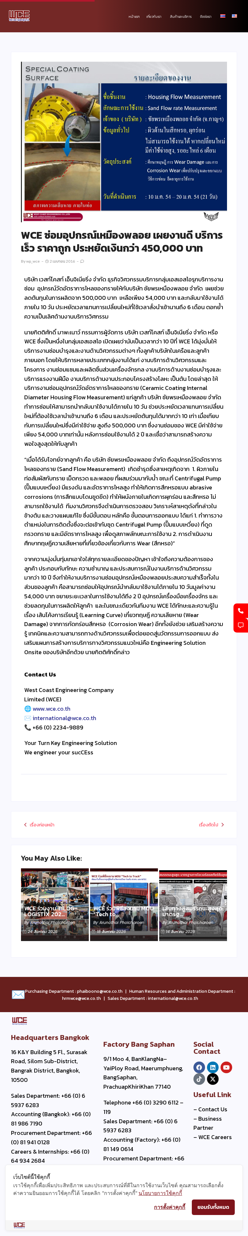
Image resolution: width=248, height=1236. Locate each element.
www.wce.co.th (51, 708)
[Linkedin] (213, 1067)
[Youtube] (226, 1067)
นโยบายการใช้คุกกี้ (160, 1193)
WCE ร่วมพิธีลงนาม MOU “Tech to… (123, 911)
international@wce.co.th (64, 718)
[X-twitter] (213, 1079)
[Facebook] (199, 1067)
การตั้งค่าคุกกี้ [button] (169, 1207)
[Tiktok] (199, 1079)
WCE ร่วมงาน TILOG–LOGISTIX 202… (51, 911)
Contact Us (212, 1109)
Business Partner (207, 1123)
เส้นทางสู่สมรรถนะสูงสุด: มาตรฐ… (193, 911)
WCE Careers (215, 1137)
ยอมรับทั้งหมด (213, 1207)
